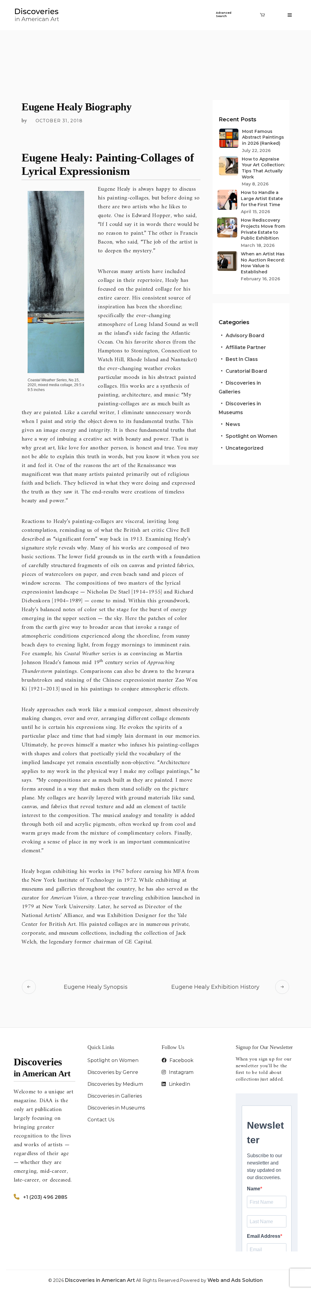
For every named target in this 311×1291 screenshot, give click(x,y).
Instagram (180, 1072)
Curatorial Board (246, 371)
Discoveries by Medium (115, 1084)
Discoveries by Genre (112, 1072)
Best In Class (242, 359)
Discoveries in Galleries (114, 1096)
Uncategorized (244, 448)
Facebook (180, 1060)
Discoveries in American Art (100, 1280)
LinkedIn (179, 1084)
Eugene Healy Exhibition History (215, 987)
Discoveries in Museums (116, 1108)
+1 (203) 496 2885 (45, 1197)
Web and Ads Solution (235, 1280)
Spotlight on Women (251, 436)
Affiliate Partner (246, 347)
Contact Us (100, 1120)
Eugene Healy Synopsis (96, 987)
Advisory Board (245, 335)
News (233, 424)
